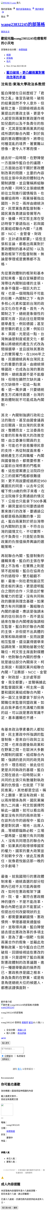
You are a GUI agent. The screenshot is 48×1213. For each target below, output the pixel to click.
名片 (8, 61)
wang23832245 (7, 1007)
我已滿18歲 (6, 1208)
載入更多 (5, 1043)
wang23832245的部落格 (23, 24)
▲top (3, 1038)
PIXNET (12, 1170)
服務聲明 (28, 1173)
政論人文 (22, 1030)
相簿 (8, 55)
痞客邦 (25, 1022)
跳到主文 (5, 32)
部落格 (9, 58)
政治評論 (22, 1033)
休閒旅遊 (23, 49)
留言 (31, 1022)
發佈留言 (5, 1059)
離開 (15, 1208)
